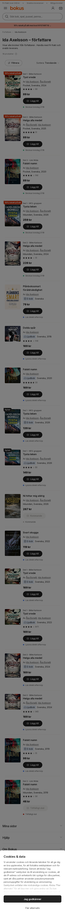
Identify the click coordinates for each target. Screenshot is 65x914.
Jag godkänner (32, 899)
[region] (32, 882)
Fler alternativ (32, 907)
